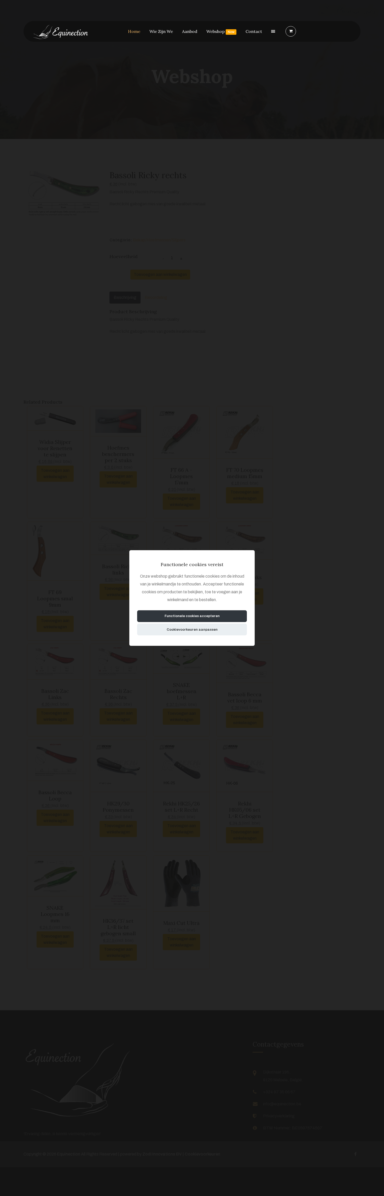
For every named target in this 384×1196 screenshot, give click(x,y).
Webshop (220, 31)
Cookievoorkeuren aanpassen (192, 629)
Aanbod (189, 31)
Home (134, 31)
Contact (254, 31)
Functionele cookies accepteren (192, 616)
